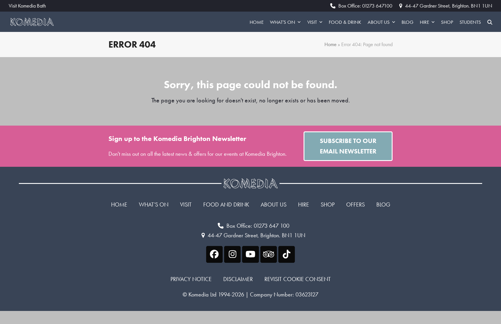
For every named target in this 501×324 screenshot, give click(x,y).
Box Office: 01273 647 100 (257, 225)
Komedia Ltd (202, 294)
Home (330, 44)
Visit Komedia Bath (27, 5)
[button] (489, 22)
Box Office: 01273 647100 (365, 5)
